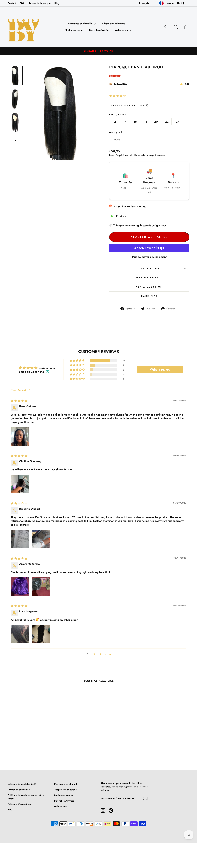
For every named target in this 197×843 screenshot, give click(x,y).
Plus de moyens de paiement (149, 257)
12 (114, 122)
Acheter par (122, 30)
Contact (12, 3)
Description (149, 268)
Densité (116, 132)
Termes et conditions (19, 789)
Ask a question (149, 286)
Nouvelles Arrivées (99, 30)
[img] (19, 401)
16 (135, 122)
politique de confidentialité (22, 784)
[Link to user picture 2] (41, 539)
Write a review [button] (160, 369)
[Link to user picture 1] (20, 436)
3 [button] (100, 654)
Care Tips (149, 296)
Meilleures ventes (74, 30)
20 (156, 122)
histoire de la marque (39, 3)
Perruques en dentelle (80, 23)
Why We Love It (149, 277)
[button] (117, 96)
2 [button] (94, 654)
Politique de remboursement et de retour (26, 796)
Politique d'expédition (19, 804)
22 (167, 122)
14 (124, 122)
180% (116, 139)
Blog (56, 3)
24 (177, 122)
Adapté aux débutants (114, 23)
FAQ (22, 3)
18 (145, 122)
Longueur (118, 114)
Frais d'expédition (118, 155)
